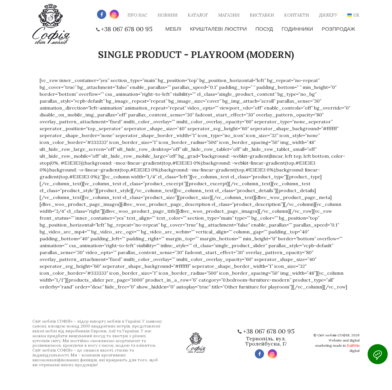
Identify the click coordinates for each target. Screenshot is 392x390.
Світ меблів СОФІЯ (333, 335)
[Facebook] (101, 14)
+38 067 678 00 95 (126, 29)
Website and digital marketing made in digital (337, 345)
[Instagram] (114, 14)
